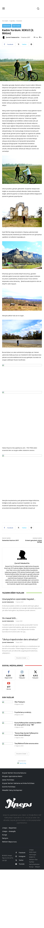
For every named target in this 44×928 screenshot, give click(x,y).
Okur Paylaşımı (20, 702)
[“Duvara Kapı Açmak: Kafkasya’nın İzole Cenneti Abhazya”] (7, 736)
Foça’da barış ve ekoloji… (23, 712)
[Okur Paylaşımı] (7, 704)
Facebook (22, 852)
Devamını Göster (21, 658)
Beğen (9, 671)
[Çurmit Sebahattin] (4, 37)
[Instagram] (16, 856)
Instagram (22, 856)
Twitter (21, 860)
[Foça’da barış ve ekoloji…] (7, 715)
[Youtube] (16, 864)
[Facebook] (16, 852)
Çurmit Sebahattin (12, 37)
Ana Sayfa (5, 21)
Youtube (21, 864)
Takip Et (22, 671)
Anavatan (19, 21)
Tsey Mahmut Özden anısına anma (26, 743)
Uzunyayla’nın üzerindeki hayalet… (18, 599)
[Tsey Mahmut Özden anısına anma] (7, 746)
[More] (31, 44)
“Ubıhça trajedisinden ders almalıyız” (20, 639)
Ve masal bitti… (9, 618)
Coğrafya (12, 21)
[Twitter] (16, 860)
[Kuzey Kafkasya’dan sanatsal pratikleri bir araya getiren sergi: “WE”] (7, 725)
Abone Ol (9, 682)
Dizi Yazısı (16, 26)
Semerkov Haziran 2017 (10, 540)
